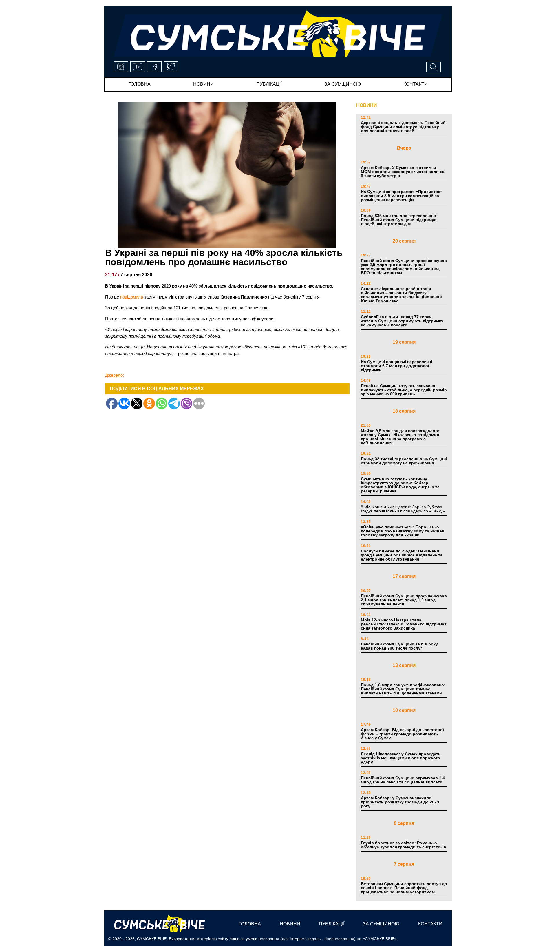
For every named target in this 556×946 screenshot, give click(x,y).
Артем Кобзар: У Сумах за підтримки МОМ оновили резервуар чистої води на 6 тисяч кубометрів (403, 171)
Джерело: (114, 375)
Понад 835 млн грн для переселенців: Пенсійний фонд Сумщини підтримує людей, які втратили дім (399, 219)
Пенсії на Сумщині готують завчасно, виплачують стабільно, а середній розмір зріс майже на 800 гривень (404, 389)
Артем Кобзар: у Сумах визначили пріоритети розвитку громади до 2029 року (400, 802)
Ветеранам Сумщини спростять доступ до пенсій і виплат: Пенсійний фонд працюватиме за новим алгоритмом (404, 887)
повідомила (132, 296)
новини (203, 84)
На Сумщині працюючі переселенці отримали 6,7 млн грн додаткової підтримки (396, 365)
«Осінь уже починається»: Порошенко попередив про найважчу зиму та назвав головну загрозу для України (403, 531)
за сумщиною (342, 84)
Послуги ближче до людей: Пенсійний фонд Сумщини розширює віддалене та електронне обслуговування (401, 555)
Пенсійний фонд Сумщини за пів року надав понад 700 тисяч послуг (399, 646)
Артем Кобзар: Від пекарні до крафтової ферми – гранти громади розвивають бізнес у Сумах (402, 733)
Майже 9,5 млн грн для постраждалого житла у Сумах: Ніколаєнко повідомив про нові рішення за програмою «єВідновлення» (400, 436)
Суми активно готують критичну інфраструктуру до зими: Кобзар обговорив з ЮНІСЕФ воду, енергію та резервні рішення (400, 484)
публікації (269, 84)
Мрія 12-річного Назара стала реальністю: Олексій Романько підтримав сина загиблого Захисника (404, 624)
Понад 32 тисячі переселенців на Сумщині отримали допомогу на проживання (404, 460)
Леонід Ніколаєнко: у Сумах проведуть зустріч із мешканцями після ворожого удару (401, 758)
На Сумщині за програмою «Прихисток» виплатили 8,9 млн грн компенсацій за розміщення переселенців (401, 195)
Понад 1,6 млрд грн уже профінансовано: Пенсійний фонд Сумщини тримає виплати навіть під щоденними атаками (403, 689)
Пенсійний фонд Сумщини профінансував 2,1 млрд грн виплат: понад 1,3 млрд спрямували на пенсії (404, 600)
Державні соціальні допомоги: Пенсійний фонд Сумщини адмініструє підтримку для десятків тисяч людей (403, 126)
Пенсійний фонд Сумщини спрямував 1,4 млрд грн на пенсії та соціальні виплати (403, 780)
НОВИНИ (366, 105)
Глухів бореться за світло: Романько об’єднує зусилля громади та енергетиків (403, 845)
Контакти (415, 84)
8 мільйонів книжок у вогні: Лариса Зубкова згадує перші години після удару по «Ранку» (403, 509)
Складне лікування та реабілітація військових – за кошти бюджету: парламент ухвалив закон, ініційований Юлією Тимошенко (401, 294)
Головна (139, 84)
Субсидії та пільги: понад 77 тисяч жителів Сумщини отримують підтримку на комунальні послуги (402, 320)
